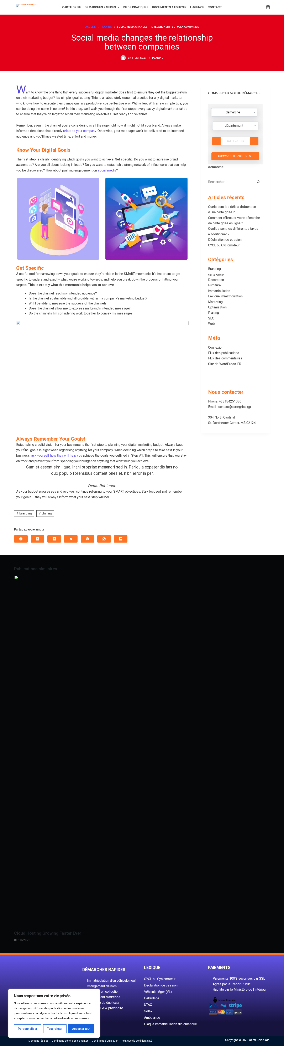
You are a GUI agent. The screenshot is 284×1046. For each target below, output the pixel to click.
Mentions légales (38, 1040)
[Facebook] (21, 539)
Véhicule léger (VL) (158, 992)
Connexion (215, 347)
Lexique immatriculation (225, 296)
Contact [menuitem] (215, 7)
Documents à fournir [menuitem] (169, 7)
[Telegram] (71, 539)
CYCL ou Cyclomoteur (224, 245)
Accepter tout (81, 1028)
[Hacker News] (54, 539)
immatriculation (219, 291)
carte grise (216, 274)
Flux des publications (223, 353)
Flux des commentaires (225, 358)
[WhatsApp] (104, 539)
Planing (157, 57)
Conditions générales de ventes (70, 1040)
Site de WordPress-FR (224, 364)
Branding (214, 269)
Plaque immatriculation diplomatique (170, 1024)
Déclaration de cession (225, 240)
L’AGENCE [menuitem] (197, 7)
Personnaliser (27, 1028)
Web (211, 324)
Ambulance (152, 1018)
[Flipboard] (120, 539)
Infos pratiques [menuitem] (135, 7)
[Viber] (87, 539)
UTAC (148, 1005)
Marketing (215, 302)
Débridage (151, 998)
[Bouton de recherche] (258, 182)
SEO (211, 318)
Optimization (217, 307)
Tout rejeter (55, 1028)
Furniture (214, 285)
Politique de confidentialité (137, 1040)
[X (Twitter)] (37, 539)
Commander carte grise (235, 156)
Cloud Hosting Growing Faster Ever (47, 933)
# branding (24, 513)
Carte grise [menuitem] (71, 7)
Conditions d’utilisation (105, 1040)
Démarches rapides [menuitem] (100, 7)
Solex (148, 1011)
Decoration (216, 280)
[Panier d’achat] (268, 7)
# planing (45, 513)
